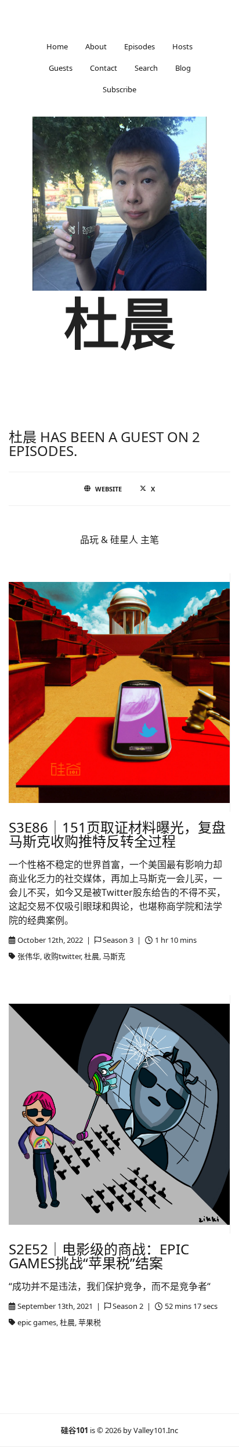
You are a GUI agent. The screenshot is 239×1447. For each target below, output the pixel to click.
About (96, 46)
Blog (183, 68)
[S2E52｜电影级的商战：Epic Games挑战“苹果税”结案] (119, 1114)
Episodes (139, 46)
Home (57, 46)
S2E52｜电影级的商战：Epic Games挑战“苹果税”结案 (99, 1255)
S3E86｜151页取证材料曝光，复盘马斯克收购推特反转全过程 (117, 834)
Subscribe (119, 89)
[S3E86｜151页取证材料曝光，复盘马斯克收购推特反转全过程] (119, 692)
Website (108, 488)
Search (146, 68)
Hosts (182, 46)
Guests (61, 68)
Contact (103, 68)
